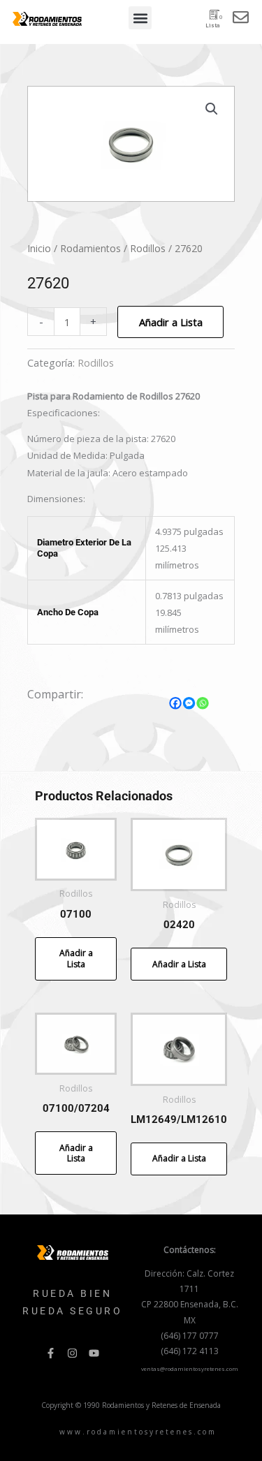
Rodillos (148, 248)
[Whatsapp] (202, 703)
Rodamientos (90, 248)
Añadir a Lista (171, 322)
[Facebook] (175, 703)
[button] (140, 17)
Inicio (39, 248)
